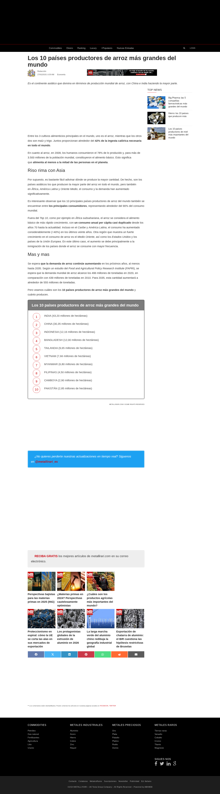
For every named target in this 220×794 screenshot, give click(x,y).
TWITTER (112, 706)
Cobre (73, 741)
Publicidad (134, 781)
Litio (30, 744)
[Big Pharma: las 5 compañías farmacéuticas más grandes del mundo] (156, 102)
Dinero (69, 48)
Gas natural (33, 734)
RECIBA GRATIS (46, 556)
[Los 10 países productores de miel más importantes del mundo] (156, 133)
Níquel (73, 748)
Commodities (55, 48)
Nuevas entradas (125, 48)
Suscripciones (110, 781)
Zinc (72, 744)
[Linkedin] (169, 764)
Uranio (31, 748)
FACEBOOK (104, 706)
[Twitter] (162, 764)
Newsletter (123, 781)
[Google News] (175, 764)
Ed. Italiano (146, 781)
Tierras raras (161, 730)
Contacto (73, 781)
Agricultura (33, 741)
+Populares (106, 48)
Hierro (73, 737)
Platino (115, 741)
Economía (61, 75)
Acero (73, 734)
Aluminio (74, 730)
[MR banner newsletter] (122, 72)
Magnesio (159, 748)
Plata (114, 734)
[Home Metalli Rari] (37, 48)
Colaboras (83, 781)
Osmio (115, 748)
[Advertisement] (110, 22)
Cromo (158, 741)
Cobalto (158, 737)
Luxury (93, 48)
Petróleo (32, 730)
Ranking (81, 48)
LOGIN (192, 48)
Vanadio (158, 734)
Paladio (115, 737)
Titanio (158, 744)
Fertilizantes (33, 737)
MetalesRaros (96, 781)
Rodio (115, 744)
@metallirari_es (46, 461)
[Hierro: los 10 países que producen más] (156, 118)
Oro (114, 730)
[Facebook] (156, 764)
